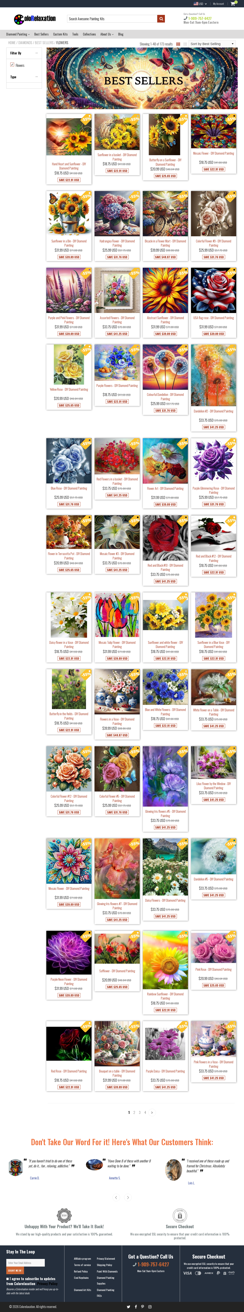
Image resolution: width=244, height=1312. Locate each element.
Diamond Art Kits (82, 1290)
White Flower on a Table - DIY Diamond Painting (213, 712)
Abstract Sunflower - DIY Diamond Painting (165, 319)
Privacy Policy (47, 1283)
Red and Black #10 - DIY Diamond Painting (165, 567)
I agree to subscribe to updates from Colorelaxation (32, 1281)
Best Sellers (41, 34)
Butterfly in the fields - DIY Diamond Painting (69, 716)
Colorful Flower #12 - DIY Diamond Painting (69, 798)
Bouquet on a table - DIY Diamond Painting (117, 1073)
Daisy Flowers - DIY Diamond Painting (165, 900)
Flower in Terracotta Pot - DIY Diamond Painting (69, 555)
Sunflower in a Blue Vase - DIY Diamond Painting (213, 644)
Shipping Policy (104, 1265)
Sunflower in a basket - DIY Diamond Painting (117, 157)
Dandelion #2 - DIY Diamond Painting (213, 411)
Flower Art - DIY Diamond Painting (165, 488)
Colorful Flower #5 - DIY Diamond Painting (117, 798)
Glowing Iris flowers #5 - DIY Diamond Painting (165, 813)
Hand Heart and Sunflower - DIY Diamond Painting (69, 166)
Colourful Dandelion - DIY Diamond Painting (165, 396)
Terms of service (82, 1265)
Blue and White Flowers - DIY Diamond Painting (165, 711)
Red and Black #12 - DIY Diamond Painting (213, 558)
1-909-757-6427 (199, 18)
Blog (120, 34)
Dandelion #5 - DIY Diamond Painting (213, 879)
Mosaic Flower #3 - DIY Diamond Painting (117, 555)
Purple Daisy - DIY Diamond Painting (165, 1071)
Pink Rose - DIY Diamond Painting (214, 969)
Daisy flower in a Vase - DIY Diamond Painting (69, 644)
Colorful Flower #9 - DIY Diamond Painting (213, 243)
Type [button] (13, 77)
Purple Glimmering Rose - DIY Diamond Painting (214, 490)
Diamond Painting (17, 34)
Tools (75, 34)
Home (12, 42)
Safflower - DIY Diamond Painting (117, 971)
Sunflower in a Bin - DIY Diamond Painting (69, 243)
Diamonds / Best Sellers (36, 42)
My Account (218, 4)
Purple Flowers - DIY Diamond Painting (117, 385)
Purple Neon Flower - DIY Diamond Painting (69, 981)
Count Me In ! (15, 1270)
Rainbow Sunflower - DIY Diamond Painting (165, 996)
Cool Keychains (81, 1278)
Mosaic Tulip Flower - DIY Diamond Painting (117, 644)
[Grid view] (178, 44)
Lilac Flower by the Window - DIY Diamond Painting (214, 785)
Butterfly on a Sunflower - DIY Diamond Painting (165, 162)
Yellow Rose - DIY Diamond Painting (69, 389)
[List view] (185, 44)
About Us (106, 34)
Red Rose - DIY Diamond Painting (69, 1071)
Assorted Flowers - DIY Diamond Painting (117, 319)
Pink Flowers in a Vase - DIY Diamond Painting (213, 1064)
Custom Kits (60, 34)
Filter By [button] (15, 53)
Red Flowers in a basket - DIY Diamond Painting (117, 481)
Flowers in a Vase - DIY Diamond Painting (117, 721)
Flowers (17, 65)
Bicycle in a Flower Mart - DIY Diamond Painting (165, 243)
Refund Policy (80, 1271)
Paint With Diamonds (107, 1271)
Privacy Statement (106, 1258)
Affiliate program (82, 1258)
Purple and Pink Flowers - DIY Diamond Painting (69, 319)
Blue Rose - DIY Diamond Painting (69, 488)
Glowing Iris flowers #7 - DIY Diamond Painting (117, 905)
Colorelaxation (27, 1306)
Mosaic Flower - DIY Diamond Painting (213, 153)
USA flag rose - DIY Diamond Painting (213, 317)
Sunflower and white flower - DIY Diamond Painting (165, 644)
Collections (89, 34)
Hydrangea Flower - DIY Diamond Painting (117, 243)
